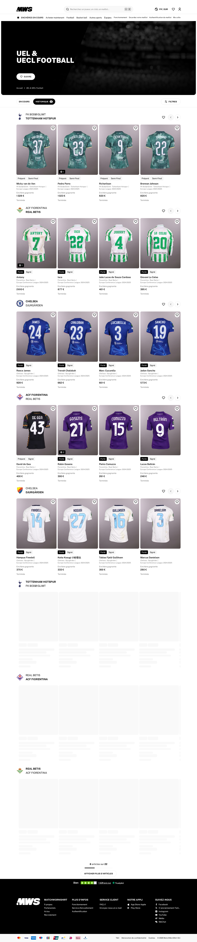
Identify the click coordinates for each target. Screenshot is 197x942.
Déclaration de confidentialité (134, 938)
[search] (98, 9)
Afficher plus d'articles (98, 873)
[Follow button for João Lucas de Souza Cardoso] (135, 221)
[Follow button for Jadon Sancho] (177, 315)
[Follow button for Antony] (53, 221)
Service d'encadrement (82, 908)
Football (70, 17)
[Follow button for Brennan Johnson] (177, 128)
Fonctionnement (79, 904)
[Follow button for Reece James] (53, 315)
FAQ (102, 904)
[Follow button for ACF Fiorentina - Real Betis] (163, 398)
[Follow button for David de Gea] (53, 408)
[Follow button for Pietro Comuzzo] (135, 408)
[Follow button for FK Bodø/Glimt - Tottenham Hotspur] (163, 117)
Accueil (19, 88)
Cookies (152, 938)
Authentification (79, 911)
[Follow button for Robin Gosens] (94, 408)
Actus (47, 911)
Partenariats (50, 908)
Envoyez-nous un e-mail (111, 908)
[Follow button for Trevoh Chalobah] (94, 315)
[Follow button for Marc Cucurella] (135, 315)
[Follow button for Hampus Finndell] (53, 502)
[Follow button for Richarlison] (135, 128)
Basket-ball (81, 17)
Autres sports (95, 17)
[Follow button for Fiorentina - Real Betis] (163, 211)
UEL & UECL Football (34, 88)
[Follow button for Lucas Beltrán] (177, 408)
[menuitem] (161, 9)
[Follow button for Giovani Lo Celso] (177, 221)
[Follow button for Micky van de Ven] (53, 128)
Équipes (107, 17)
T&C (117, 938)
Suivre (27, 76)
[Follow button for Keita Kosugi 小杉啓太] (94, 502)
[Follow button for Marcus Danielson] (177, 502)
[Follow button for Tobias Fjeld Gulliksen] (135, 502)
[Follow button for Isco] (94, 221)
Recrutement (50, 915)
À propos (48, 904)
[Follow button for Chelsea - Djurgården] (163, 304)
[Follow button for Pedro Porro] (94, 128)
